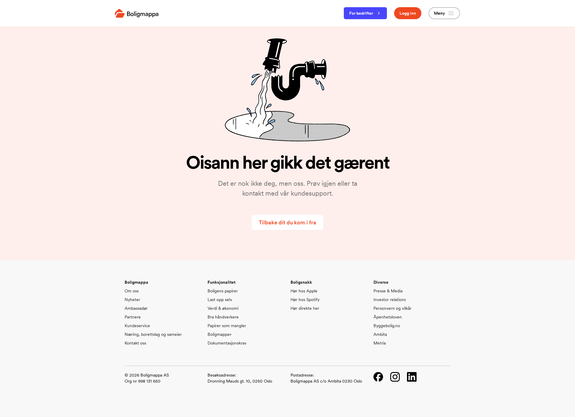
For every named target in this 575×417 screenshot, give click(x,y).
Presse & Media (387, 290)
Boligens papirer (223, 290)
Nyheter (132, 299)
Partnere (133, 317)
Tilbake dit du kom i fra (287, 222)
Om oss (132, 290)
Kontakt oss (135, 343)
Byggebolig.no (386, 325)
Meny (439, 13)
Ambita (380, 334)
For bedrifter (361, 13)
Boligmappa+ (219, 334)
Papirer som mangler (227, 325)
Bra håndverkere (223, 317)
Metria (379, 343)
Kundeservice (137, 325)
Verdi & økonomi (223, 308)
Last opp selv (220, 299)
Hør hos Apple (303, 290)
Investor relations (389, 299)
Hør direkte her (304, 308)
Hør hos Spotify (305, 299)
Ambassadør (136, 308)
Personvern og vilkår (392, 308)
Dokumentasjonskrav (227, 343)
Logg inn (408, 13)
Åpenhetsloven (387, 317)
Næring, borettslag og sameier (153, 334)
